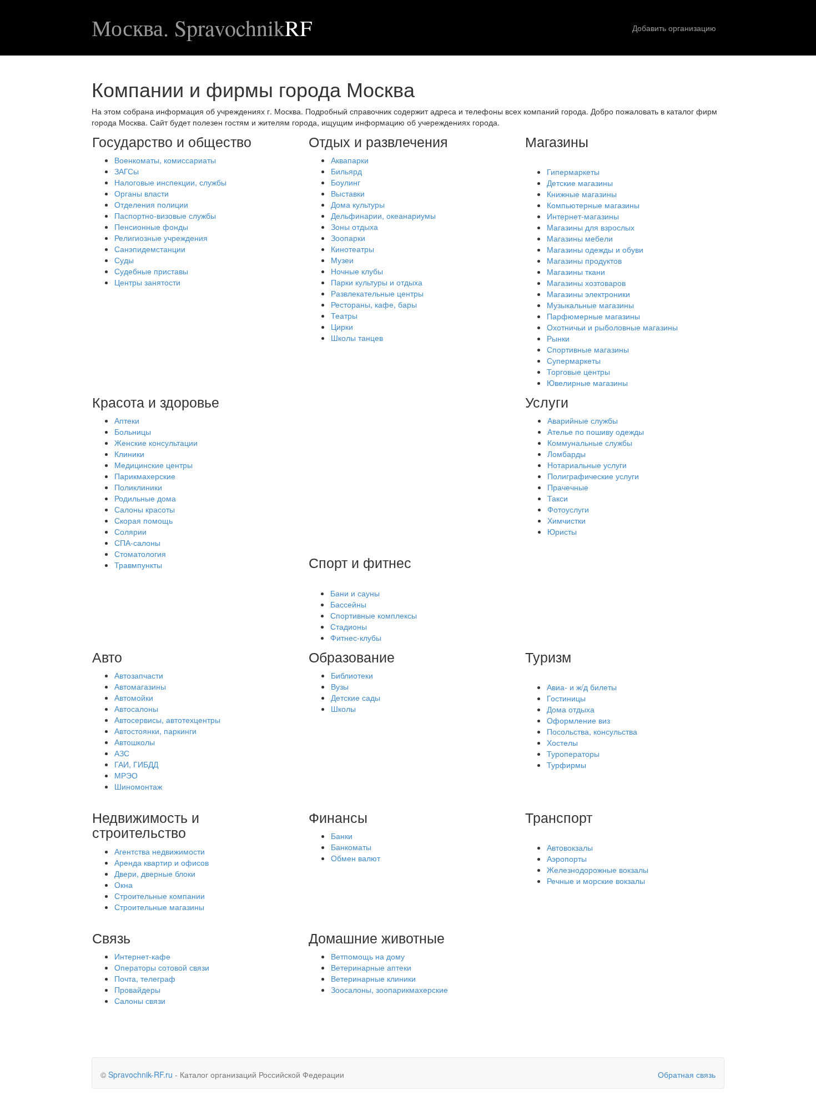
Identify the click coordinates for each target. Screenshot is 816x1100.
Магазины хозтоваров (586, 282)
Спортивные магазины (588, 349)
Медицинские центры (153, 464)
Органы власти (141, 193)
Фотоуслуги (568, 509)
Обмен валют (355, 857)
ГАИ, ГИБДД (136, 764)
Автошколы (134, 741)
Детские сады (355, 697)
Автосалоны (136, 708)
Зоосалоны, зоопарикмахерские (389, 989)
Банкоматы (351, 846)
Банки (341, 835)
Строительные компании (159, 895)
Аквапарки (350, 159)
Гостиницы (566, 698)
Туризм (548, 656)
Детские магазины (580, 182)
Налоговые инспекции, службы (170, 182)
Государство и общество (171, 141)
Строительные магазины (159, 906)
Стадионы (348, 626)
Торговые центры (578, 371)
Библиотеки (352, 675)
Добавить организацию (674, 27)
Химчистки (566, 520)
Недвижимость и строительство (145, 824)
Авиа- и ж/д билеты (582, 686)
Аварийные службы (582, 420)
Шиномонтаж (138, 786)
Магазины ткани (576, 271)
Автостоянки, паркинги (155, 730)
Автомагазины (140, 686)
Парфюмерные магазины (593, 316)
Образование (352, 656)
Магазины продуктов (584, 260)
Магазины (556, 141)
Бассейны (348, 604)
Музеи (342, 259)
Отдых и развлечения (378, 141)
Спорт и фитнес (360, 562)
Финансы (338, 817)
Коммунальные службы (589, 442)
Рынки (558, 338)
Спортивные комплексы (373, 615)
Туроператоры (573, 753)
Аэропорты (567, 858)
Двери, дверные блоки (154, 873)
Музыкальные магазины (590, 304)
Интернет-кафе (142, 956)
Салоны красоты (144, 509)
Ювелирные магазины (587, 382)
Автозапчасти (138, 675)
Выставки (348, 193)
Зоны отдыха (354, 226)
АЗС (121, 753)
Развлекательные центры (377, 293)
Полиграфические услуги (593, 475)
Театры (344, 315)
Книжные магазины (582, 193)
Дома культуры (358, 204)
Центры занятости (147, 282)
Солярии (130, 531)
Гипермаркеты (573, 171)
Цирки (342, 326)
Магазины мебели (580, 238)
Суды (124, 259)
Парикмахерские (144, 475)
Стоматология (140, 553)
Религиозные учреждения (161, 237)
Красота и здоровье (155, 401)
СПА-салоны (137, 542)
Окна (123, 884)
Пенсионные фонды (151, 226)
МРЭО (126, 775)
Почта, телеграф (144, 978)
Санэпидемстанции (149, 248)
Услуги (546, 401)
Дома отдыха (571, 709)
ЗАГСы (126, 171)
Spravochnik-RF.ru (140, 1074)
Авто (107, 656)
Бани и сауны (355, 593)
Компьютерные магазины (593, 204)
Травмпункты (138, 564)
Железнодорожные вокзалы (597, 869)
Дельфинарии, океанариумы (383, 215)
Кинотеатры (352, 248)
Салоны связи (139, 1000)
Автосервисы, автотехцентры (167, 719)
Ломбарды (566, 453)
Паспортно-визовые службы (165, 215)
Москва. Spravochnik (202, 28)
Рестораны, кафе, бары (374, 304)
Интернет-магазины (583, 216)
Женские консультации (156, 442)
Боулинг (345, 182)
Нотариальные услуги (587, 464)
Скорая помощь (143, 520)
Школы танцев (357, 337)
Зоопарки (348, 237)
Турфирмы (566, 764)
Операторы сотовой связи (161, 967)
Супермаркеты (574, 360)
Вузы (340, 686)
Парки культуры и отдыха (376, 282)
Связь (111, 937)
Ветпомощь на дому (368, 956)
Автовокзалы (570, 847)
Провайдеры (137, 989)
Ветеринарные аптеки (371, 967)
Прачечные (567, 487)
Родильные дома (145, 498)
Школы (343, 708)
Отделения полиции (151, 204)
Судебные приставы (151, 271)
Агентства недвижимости (159, 851)
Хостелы (562, 742)
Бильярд (346, 171)
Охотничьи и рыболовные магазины (612, 327)
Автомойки (133, 697)
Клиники (129, 453)
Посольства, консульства (592, 731)
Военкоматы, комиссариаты (165, 159)
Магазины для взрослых (590, 227)
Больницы (132, 431)
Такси (557, 498)
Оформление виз (578, 720)
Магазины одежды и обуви (595, 249)
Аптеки (126, 420)
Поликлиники (138, 487)
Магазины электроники (588, 293)
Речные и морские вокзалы (596, 880)
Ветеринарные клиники (373, 978)
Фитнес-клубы (355, 637)
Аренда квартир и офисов (161, 862)
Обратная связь (687, 1074)
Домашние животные (377, 937)
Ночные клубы (357, 271)
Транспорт (558, 817)
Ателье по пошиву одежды (595, 431)
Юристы (562, 531)
